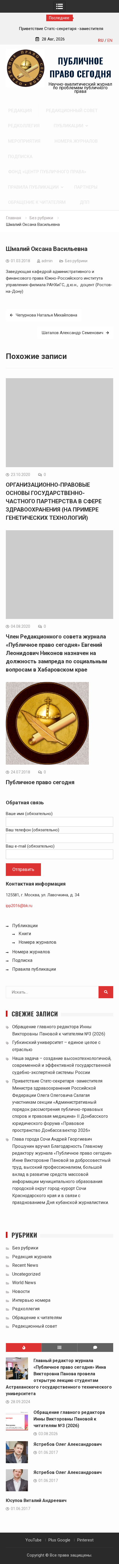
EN (109, 40)
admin (47, 261)
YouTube (33, 1540)
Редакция (20, 110)
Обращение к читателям (37, 202)
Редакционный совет (72, 110)
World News (24, 1282)
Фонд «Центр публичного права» (47, 171)
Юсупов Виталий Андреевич (36, 1500)
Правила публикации (33, 187)
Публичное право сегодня (40, 782)
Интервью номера (31, 1300)
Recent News (25, 1265)
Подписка (20, 156)
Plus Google (59, 1540)
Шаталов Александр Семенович (72, 332)
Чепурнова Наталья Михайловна (46, 315)
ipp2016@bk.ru (19, 905)
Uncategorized (26, 1274)
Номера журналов (76, 141)
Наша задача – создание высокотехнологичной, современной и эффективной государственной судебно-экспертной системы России (61, 1065)
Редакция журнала (31, 1256)
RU (101, 40)
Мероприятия (24, 141)
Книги (25, 933)
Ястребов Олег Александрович (67, 1444)
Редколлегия (24, 125)
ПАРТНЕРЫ (85, 187)
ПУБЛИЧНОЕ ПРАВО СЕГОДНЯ (80, 67)
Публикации (68, 125)
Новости (21, 1291)
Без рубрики (76, 261)
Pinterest (85, 1540)
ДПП (84, 202)
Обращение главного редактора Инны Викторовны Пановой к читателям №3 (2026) (69, 1419)
